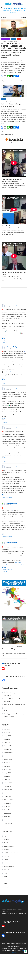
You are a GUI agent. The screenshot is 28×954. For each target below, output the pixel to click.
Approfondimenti (5, 39)
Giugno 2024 (7, 810)
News (19, 39)
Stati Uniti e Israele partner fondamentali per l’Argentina (15, 694)
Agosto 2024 (7, 803)
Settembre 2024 (8, 800)
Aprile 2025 (7, 776)
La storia (6, 856)
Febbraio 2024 (8, 823)
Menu (4, 17)
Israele (6, 82)
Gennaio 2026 (8, 746)
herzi (20, 80)
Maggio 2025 (7, 773)
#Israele (8, 565)
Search (23, 17)
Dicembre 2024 (8, 789)
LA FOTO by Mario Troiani (11, 853)
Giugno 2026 (7, 732)
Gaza (6, 131)
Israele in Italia (8, 372)
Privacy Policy (5, 887)
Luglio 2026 (7, 729)
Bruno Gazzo (13, 41)
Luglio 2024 (7, 806)
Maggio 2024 (7, 813)
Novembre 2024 (8, 793)
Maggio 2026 (7, 736)
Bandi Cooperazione (9, 843)
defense (7, 80)
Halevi (16, 80)
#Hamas (14, 565)
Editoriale (6, 849)
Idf (22, 80)
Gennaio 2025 (8, 786)
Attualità (14, 39)
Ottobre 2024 (7, 796)
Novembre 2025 (8, 752)
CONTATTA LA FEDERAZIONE (14, 946)
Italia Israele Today (11, 305)
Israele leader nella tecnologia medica (14, 704)
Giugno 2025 (7, 769)
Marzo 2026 (7, 742)
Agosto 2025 (7, 763)
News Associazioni (9, 866)
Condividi (5, 342)
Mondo (6, 859)
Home (3, 943)
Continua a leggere (6, 134)
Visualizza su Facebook (7, 340)
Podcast (6, 873)
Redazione (11, 102)
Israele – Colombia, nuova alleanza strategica (13, 700)
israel (2, 82)
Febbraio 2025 (8, 783)
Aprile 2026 (7, 739)
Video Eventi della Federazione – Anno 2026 (14, 709)
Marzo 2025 (7, 779)
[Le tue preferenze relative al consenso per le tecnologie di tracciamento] (25, 951)
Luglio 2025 (7, 766)
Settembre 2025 (8, 759)
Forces (12, 80)
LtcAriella (10, 556)
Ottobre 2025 (7, 756)
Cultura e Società (9, 846)
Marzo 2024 (7, 820)
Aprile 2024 (7, 816)
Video (5, 338)
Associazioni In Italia (19, 945)
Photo (5, 418)
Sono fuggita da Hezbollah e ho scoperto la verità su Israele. (15, 715)
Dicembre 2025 (8, 749)
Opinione (6, 870)
